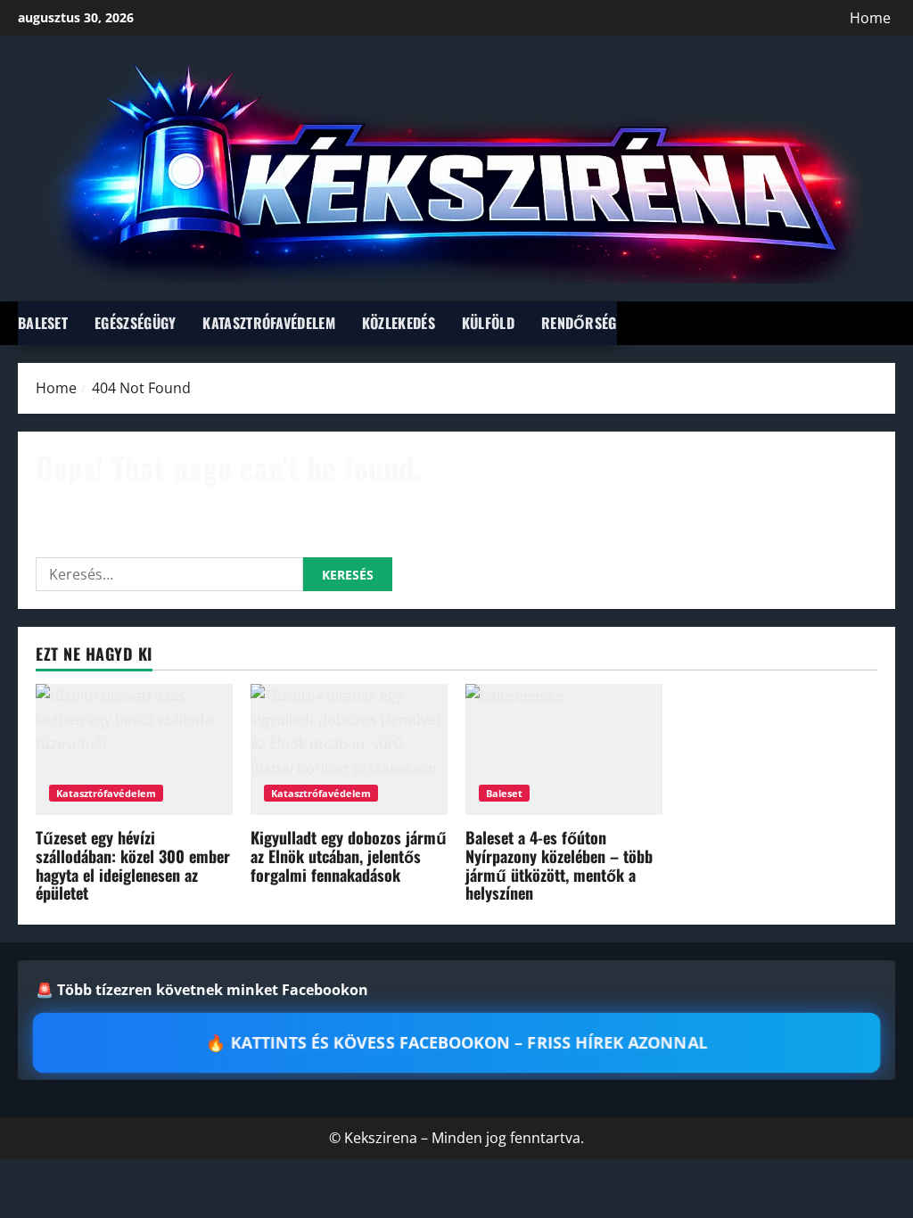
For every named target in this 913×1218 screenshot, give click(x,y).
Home (870, 18)
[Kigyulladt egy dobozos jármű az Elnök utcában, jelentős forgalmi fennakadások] (349, 749)
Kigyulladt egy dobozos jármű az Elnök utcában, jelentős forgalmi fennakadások (349, 855)
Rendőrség (579, 322)
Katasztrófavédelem (268, 322)
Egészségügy (135, 322)
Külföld (488, 322)
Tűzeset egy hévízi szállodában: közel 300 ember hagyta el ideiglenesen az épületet (133, 865)
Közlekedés (398, 322)
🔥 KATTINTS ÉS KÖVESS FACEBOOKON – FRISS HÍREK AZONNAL (457, 1043)
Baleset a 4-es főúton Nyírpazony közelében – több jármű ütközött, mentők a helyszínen (559, 865)
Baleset (43, 322)
